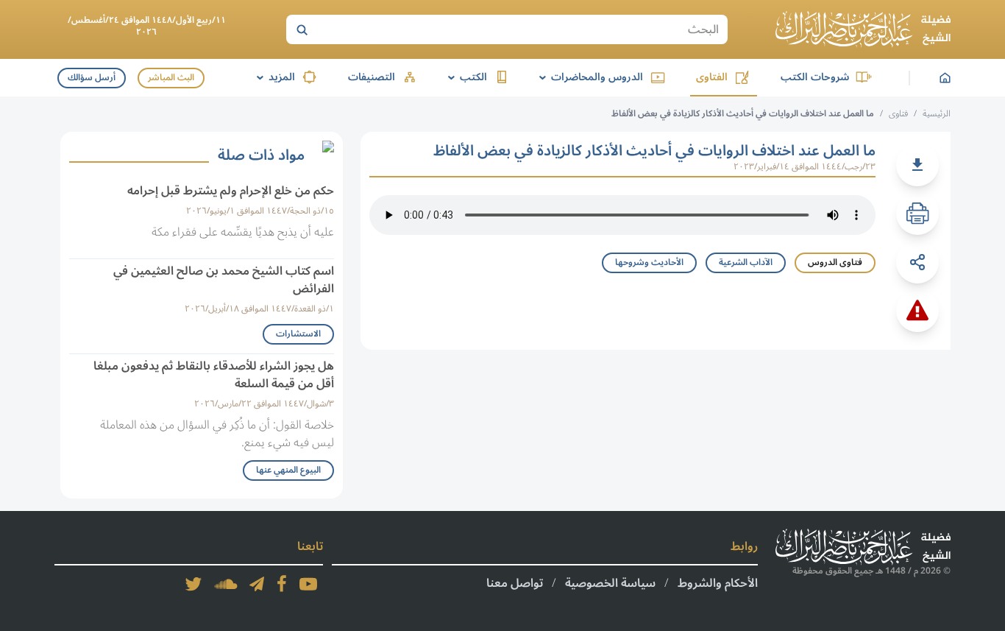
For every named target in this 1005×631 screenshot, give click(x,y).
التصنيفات (371, 77)
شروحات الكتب (815, 77)
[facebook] (282, 584)
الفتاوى (712, 77)
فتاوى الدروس (835, 262)
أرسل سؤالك (92, 77)
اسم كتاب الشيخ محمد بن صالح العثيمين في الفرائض (223, 279)
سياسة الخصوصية (610, 583)
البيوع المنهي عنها (288, 470)
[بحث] (301, 29)
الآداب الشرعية (746, 262)
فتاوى (898, 114)
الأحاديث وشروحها (649, 262)
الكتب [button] (465, 77)
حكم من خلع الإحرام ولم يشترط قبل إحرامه (230, 191)
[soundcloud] (226, 584)
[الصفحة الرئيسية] (863, 29)
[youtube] (308, 584)
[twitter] (193, 583)
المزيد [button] (273, 77)
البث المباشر (171, 77)
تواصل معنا (514, 583)
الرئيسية (937, 114)
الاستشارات (298, 334)
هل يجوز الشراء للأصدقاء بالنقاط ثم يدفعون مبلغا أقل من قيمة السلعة (213, 374)
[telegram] (256, 584)
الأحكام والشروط (718, 583)
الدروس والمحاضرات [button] (588, 77)
